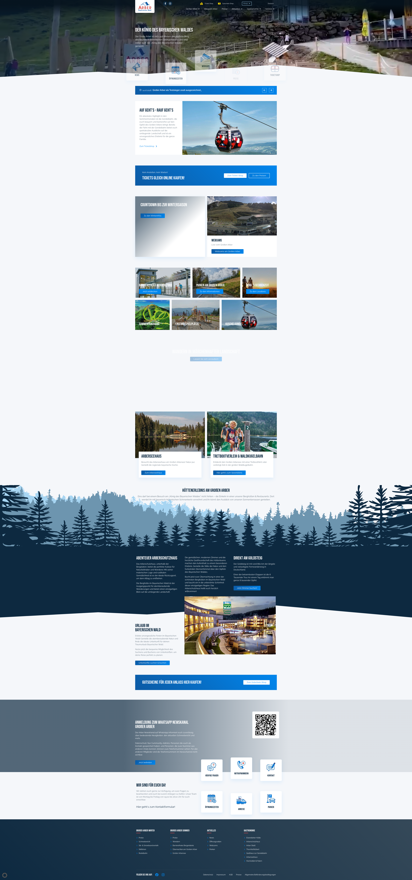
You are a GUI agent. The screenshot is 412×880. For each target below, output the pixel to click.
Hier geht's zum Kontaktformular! (155, 806)
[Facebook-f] (165, 3)
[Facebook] (157, 874)
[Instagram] (170, 3)
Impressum (221, 875)
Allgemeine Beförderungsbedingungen (260, 875)
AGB (231, 875)
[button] (246, 3)
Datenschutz (208, 875)
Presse (238, 875)
